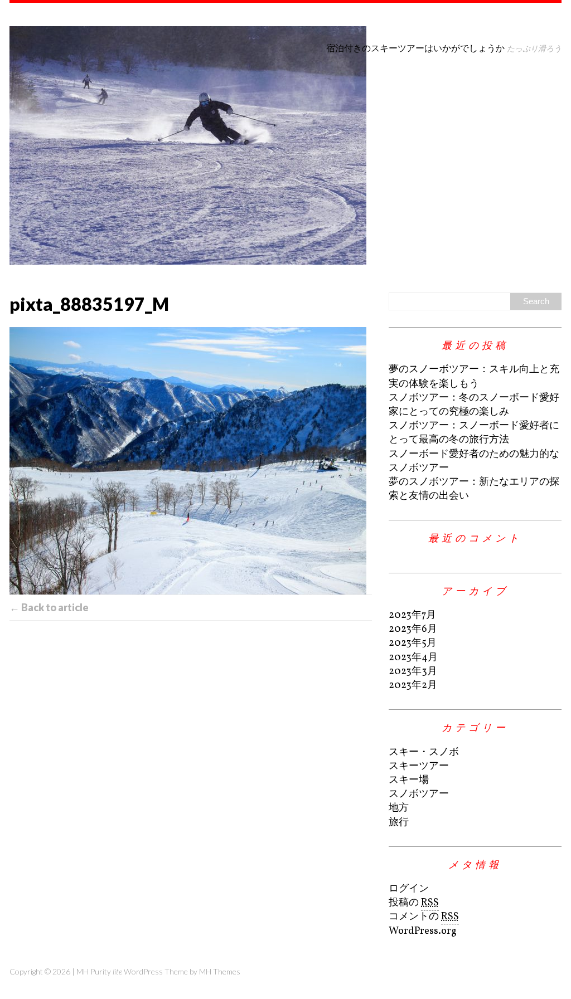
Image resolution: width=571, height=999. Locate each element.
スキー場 (409, 780)
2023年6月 (413, 629)
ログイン (409, 889)
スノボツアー (419, 794)
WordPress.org (423, 931)
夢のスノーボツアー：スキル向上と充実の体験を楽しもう (474, 377)
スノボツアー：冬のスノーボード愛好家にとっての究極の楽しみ (474, 405)
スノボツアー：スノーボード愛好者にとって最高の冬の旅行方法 (474, 433)
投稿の (414, 903)
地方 (399, 808)
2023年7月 (412, 615)
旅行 (399, 823)
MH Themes (219, 971)
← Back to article (49, 607)
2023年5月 (413, 643)
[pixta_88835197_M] (190, 460)
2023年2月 (413, 686)
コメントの (424, 917)
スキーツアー (419, 766)
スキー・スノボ (424, 752)
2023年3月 (413, 672)
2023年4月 (413, 658)
